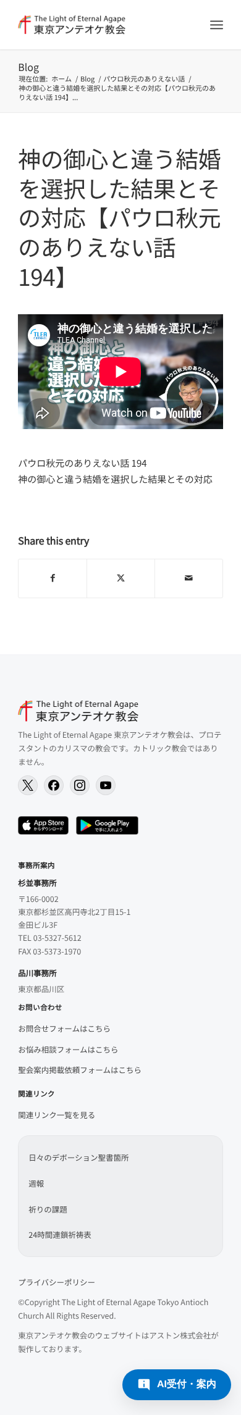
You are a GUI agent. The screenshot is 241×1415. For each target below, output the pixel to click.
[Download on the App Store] (43, 825)
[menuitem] (216, 25)
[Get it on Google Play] (107, 825)
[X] (28, 785)
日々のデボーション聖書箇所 (78, 1157)
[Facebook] (54, 785)
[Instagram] (80, 785)
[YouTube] (106, 785)
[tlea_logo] (100, 24)
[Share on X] (120, 578)
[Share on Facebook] (53, 578)
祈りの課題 (47, 1209)
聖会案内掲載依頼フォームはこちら (80, 1069)
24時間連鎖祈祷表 (59, 1234)
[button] (176, 1384)
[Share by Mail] (188, 578)
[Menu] (216, 25)
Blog (28, 66)
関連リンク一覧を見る (56, 1115)
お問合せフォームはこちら (64, 1028)
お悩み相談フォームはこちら (68, 1049)
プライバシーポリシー (56, 1282)
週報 (36, 1183)
